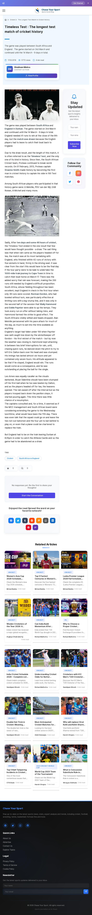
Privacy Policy (8, 861)
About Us (7, 838)
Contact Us (7, 846)
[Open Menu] (3, 11)
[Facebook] (70, 173)
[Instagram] (78, 173)
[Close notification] (88, 3)
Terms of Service (10, 865)
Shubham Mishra (22, 67)
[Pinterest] (78, 182)
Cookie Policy (8, 869)
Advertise (7, 842)
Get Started (78, 3)
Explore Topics (9, 850)
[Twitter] (70, 182)
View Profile (33, 76)
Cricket (12, 20)
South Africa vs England (29, 458)
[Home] (6, 20)
